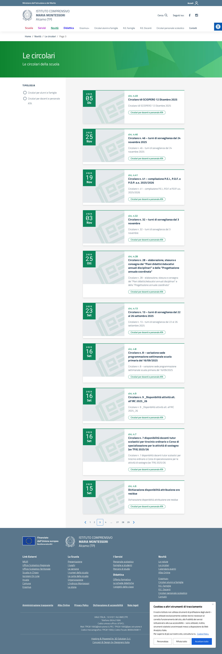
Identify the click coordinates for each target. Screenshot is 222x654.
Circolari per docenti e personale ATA (44, 99)
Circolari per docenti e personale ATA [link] (147, 112)
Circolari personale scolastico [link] (170, 28)
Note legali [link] (132, 605)
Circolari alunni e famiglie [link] (106, 28)
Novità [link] (54, 28)
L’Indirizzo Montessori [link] (78, 583)
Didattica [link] (69, 28)
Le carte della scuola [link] (78, 576)
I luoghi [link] (71, 565)
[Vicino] (213, 604)
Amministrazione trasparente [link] (38, 605)
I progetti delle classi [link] (123, 586)
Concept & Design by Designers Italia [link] (111, 642)
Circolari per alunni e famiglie (42, 92)
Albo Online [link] (164, 572)
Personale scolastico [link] (123, 561)
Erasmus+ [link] (84, 28)
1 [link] (90, 522)
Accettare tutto (201, 641)
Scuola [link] (29, 28)
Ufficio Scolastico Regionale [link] (36, 565)
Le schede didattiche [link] (123, 583)
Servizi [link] (42, 28)
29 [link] (128, 522)
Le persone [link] (73, 569)
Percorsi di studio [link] (121, 569)
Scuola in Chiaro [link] (31, 572)
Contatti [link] (193, 28)
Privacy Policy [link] (81, 605)
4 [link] (105, 522)
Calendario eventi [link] (167, 569)
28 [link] (123, 522)
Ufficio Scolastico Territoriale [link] (36, 569)
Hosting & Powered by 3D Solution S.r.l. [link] (111, 638)
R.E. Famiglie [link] (129, 28)
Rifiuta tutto (181, 641)
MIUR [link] (25, 561)
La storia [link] (72, 587)
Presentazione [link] (75, 561)
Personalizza (162, 641)
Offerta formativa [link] (122, 579)
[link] (218, 27)
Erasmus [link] (27, 587)
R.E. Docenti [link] (145, 28)
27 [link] (117, 522)
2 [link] (94, 522)
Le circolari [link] (163, 565)
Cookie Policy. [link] (203, 633)
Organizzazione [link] (75, 580)
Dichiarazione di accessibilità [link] (108, 605)
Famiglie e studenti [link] (122, 565)
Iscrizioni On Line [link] (31, 576)
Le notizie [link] (163, 561)
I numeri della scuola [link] (78, 572)
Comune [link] (27, 583)
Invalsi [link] (26, 580)
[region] (183, 625)
